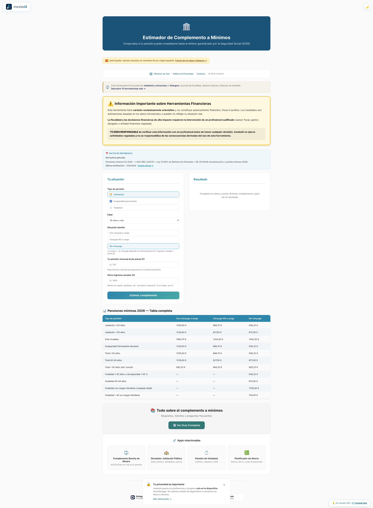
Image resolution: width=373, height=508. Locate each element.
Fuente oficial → (145, 165)
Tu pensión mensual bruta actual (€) (126, 259)
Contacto (201, 73)
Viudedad (116, 208)
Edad (109, 214)
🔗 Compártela (359, 503)
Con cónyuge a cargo (119, 233)
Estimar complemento (143, 295)
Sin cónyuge (116, 246)
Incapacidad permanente (123, 201)
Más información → (162, 499)
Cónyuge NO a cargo (119, 239)
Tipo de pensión (115, 189)
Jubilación (117, 194)
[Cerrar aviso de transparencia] (224, 485)
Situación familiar (116, 227)
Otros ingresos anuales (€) (121, 275)
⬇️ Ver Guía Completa (186, 425)
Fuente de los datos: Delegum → (191, 60)
